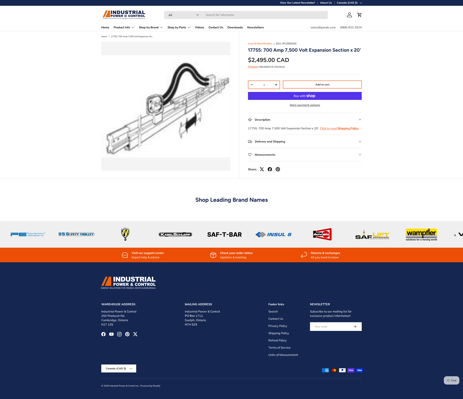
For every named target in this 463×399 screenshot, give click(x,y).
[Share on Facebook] (270, 169)
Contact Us (216, 27)
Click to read (339, 128)
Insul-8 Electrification (260, 43)
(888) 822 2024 (351, 27)
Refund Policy (277, 340)
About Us (326, 2)
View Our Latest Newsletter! (297, 2)
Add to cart (322, 84)
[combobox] (246, 15)
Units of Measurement (283, 355)
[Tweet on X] (262, 169)
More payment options (305, 105)
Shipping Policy (278, 333)
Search (273, 311)
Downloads (235, 27)
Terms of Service (279, 347)
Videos (199, 27)
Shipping (253, 66)
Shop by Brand (149, 27)
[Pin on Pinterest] (278, 169)
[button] (360, 15)
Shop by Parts (176, 27)
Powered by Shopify (150, 385)
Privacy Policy (277, 326)
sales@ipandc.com (323, 27)
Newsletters (255, 27)
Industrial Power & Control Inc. (124, 385)
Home (105, 27)
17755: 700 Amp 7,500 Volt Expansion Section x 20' (132, 36)
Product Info (122, 27)
